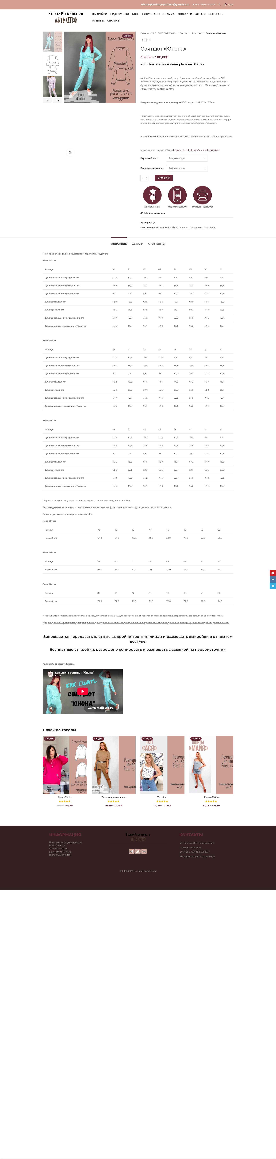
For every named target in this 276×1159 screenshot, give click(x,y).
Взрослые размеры (151, 168)
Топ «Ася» (162, 797)
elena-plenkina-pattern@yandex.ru (165, 4)
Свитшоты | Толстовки (191, 33)
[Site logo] (66, 17)
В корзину (164, 178)
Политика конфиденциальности (65, 842)
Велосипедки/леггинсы (114, 797)
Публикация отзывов (59, 854)
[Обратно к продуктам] (146, 40)
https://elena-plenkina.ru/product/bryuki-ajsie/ (196, 150)
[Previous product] (142, 40)
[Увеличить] (70, 152)
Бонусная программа (60, 851)
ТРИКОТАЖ (209, 227)
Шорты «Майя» (211, 797)
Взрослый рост (149, 158)
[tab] (119, 242)
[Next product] (150, 40)
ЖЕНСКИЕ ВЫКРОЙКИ (164, 33)
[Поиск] (219, 4)
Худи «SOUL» (64, 797)
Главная (144, 33)
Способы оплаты (58, 848)
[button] (47, 100)
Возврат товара (57, 845)
